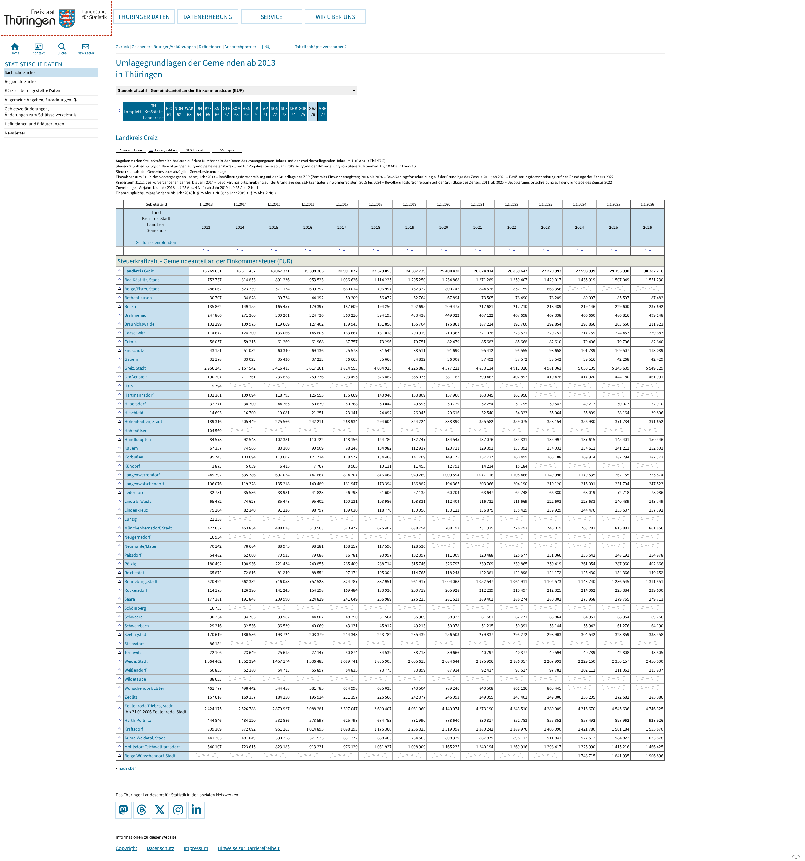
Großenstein (136, 377)
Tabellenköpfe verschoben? (321, 47)
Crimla (131, 342)
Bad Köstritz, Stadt (142, 280)
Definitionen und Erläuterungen (34, 124)
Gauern (131, 359)
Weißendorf (135, 670)
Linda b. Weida (138, 501)
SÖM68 (236, 112)
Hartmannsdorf (139, 395)
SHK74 (293, 112)
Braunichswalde (139, 324)
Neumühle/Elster (141, 546)
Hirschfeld (134, 413)
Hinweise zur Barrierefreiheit (249, 848)
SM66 (217, 112)
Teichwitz (133, 652)
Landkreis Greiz (139, 271)
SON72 (275, 112)
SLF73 (284, 112)
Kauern (131, 448)
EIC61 (169, 112)
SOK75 (303, 112)
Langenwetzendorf (142, 475)
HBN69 (246, 112)
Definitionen (210, 47)
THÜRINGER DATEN (141, 17)
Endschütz (134, 351)
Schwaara (133, 617)
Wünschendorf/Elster (144, 688)
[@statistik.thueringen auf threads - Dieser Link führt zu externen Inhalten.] (143, 810)
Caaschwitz (135, 333)
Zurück (122, 47)
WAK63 (189, 112)
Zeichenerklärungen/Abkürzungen (164, 47)
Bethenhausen (138, 298)
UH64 (199, 112)
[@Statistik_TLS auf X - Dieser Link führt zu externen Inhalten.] (161, 810)
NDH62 (179, 112)
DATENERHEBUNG (204, 17)
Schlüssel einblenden (156, 242)
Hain (129, 386)
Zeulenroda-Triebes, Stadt (149, 706)
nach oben (127, 768)
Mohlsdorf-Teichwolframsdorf (152, 747)
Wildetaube (135, 679)
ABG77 (323, 112)
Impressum (196, 848)
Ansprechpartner (240, 47)
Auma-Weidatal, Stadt (145, 738)
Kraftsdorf (134, 729)
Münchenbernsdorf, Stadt (148, 528)
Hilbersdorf (135, 404)
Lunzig (131, 519)
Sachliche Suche (19, 72)
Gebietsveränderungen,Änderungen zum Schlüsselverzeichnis (40, 112)
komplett (132, 112)
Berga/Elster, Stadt (142, 289)
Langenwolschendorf (144, 484)
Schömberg (135, 608)
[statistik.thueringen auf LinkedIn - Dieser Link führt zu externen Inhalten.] (198, 810)
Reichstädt (134, 573)
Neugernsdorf (137, 537)
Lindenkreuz (136, 510)
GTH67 (226, 112)
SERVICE (261, 17)
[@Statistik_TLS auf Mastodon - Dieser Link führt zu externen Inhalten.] (125, 810)
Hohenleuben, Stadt (143, 422)
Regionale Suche (20, 82)
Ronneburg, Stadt (141, 581)
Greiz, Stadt (135, 368)
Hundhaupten (138, 439)
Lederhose (134, 493)
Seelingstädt (136, 635)
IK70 (256, 112)
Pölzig (130, 564)
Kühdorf (132, 466)
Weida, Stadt (136, 661)
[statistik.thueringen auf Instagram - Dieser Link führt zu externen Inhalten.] (179, 810)
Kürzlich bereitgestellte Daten (32, 91)
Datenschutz (160, 848)
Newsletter (14, 133)
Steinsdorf (134, 644)
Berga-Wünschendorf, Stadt (150, 756)
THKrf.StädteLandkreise (153, 112)
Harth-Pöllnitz (138, 720)
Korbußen (134, 457)
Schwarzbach (137, 626)
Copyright (126, 848)
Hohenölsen (136, 431)
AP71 (265, 112)
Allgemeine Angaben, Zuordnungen (38, 100)
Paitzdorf (133, 555)
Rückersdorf (136, 590)
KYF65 (208, 112)
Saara (130, 599)
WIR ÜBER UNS (330, 17)
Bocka (130, 307)
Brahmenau (136, 315)
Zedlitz (131, 697)
